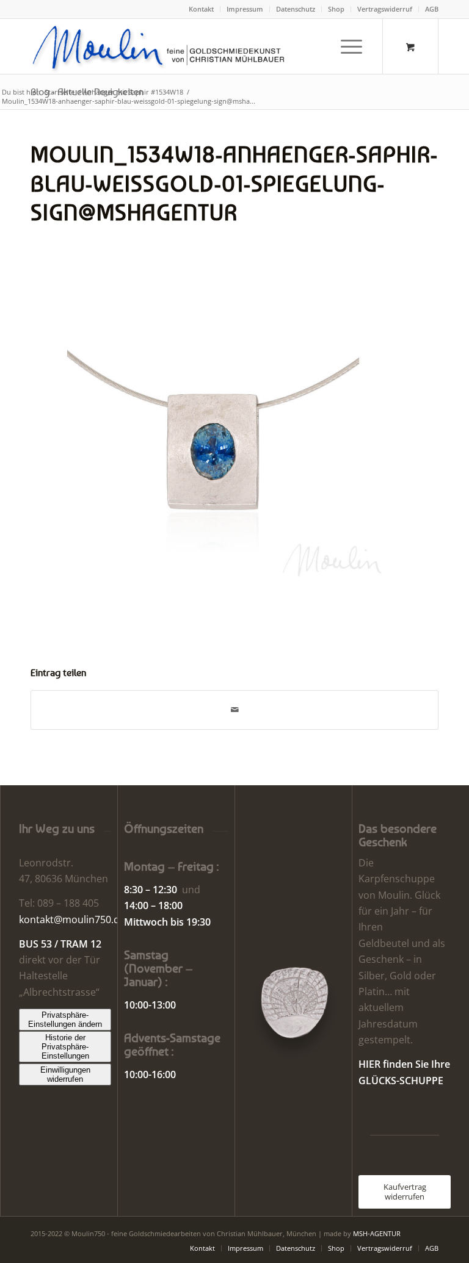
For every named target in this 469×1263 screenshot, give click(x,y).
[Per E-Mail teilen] (234, 710)
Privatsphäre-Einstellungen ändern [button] (65, 1019)
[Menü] (345, 46)
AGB (431, 8)
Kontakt (201, 8)
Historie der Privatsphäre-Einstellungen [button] (65, 1046)
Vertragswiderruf (384, 8)
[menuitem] (201, 9)
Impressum (245, 8)
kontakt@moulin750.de (72, 919)
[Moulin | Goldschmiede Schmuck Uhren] (162, 46)
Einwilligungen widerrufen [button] (65, 1074)
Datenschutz (295, 8)
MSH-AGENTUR (377, 1233)
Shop (336, 8)
